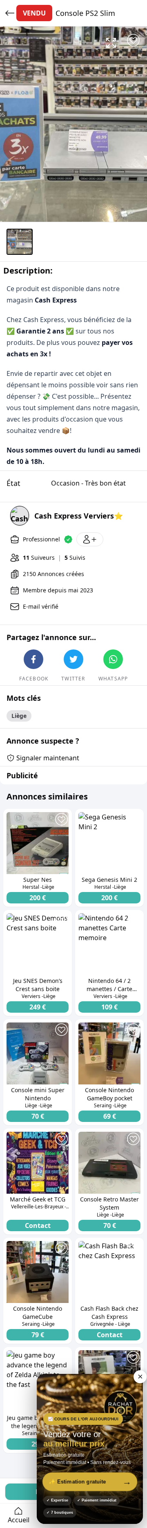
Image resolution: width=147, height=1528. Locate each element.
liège (19, 716)
